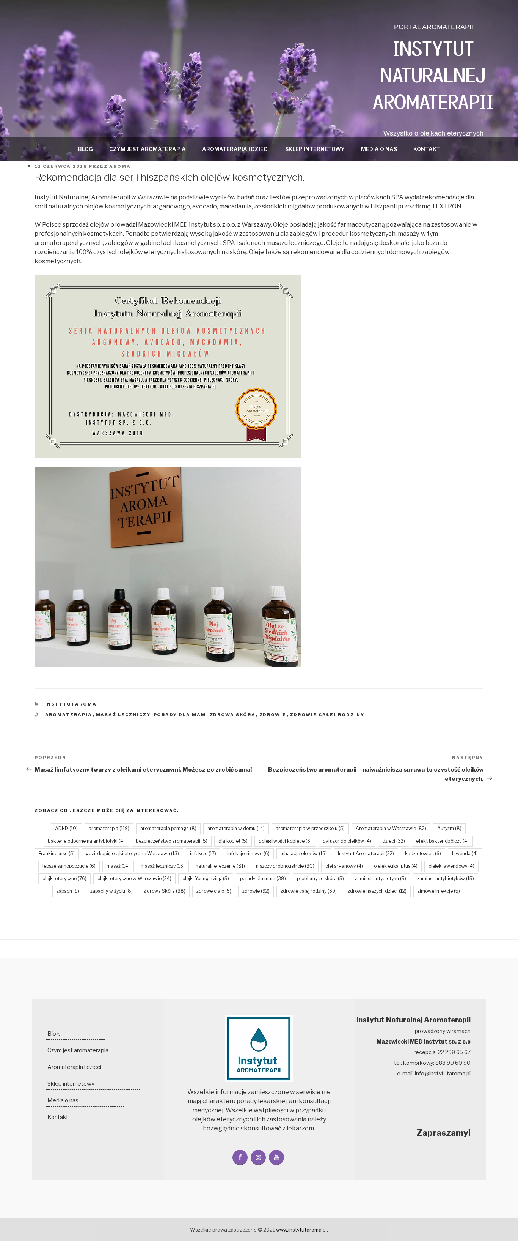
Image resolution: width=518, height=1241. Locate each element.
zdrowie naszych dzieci (377, 891)
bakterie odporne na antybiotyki (86, 841)
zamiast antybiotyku (380, 878)
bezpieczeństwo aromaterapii (171, 841)
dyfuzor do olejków (347, 841)
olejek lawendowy (451, 866)
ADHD (66, 828)
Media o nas (379, 149)
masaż (118, 866)
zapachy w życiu (111, 891)
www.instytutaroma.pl (301, 1230)
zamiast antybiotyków (445, 878)
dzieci (393, 841)
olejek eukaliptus (396, 866)
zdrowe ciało (213, 891)
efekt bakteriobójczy (442, 841)
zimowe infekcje (439, 891)
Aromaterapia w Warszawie (391, 828)
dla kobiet (233, 841)
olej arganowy (344, 866)
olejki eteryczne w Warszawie (134, 878)
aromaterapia (69, 714)
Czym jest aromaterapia (147, 149)
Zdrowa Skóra (233, 714)
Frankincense (57, 853)
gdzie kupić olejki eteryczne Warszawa (132, 853)
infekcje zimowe (248, 853)
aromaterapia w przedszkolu (310, 828)
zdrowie (273, 714)
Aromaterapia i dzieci (235, 149)
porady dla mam (180, 714)
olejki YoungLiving (205, 878)
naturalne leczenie (220, 866)
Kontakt (426, 149)
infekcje (203, 853)
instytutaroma (71, 704)
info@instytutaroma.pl (443, 1073)
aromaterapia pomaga (168, 828)
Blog (85, 149)
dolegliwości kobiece (285, 841)
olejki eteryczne (64, 878)
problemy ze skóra (320, 878)
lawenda (465, 853)
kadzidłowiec (423, 853)
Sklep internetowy (315, 149)
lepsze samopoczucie (69, 866)
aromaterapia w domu (236, 828)
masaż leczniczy (123, 714)
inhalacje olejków (304, 853)
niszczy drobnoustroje (285, 866)
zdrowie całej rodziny (327, 714)
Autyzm (449, 828)
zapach (68, 891)
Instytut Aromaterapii (366, 853)
